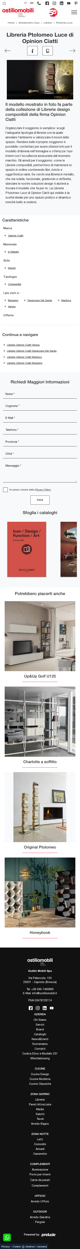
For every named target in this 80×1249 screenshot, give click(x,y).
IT (25, 3)
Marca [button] (7, 228)
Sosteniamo (40, 1043)
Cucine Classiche (40, 1083)
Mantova (66, 300)
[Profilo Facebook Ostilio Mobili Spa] (47, 3)
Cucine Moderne (40, 1079)
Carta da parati (40, 1180)
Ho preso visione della (30, 489)
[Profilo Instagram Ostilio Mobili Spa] (54, 3)
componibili (14, 284)
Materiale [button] (10, 244)
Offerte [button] (8, 315)
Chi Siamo (40, 1019)
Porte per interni (40, 1174)
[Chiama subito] (39, 3)
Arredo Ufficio (40, 1201)
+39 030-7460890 (42, 989)
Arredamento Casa (29, 22)
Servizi (40, 1024)
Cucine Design (40, 1074)
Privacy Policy (43, 489)
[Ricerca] (4, 3)
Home (11, 22)
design (12, 268)
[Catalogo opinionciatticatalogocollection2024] (26, 549)
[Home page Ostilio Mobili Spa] (17, 12)
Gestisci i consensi (36, 1246)
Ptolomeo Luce (64, 22)
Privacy (5, 1246)
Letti (40, 1139)
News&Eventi (40, 1039)
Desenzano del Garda (40, 300)
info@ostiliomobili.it (44, 993)
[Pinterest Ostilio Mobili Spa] (76, 3)
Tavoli (40, 1118)
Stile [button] (6, 260)
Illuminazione (40, 1169)
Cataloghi (40, 1034)
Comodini (40, 1144)
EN (31, 3)
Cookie (17, 1246)
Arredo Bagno (40, 1123)
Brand (40, 1029)
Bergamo (13, 300)
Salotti (40, 1114)
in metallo (13, 251)
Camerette (40, 1153)
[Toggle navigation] (74, 12)
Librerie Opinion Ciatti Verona (23, 344)
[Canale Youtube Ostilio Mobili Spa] (68, 3)
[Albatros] (7, 51)
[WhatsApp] (7, 1237)
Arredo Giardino (40, 1217)
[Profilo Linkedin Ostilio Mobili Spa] (61, 3)
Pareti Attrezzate (40, 1104)
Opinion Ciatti (15, 235)
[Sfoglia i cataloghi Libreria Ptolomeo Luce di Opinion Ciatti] (47, 50)
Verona (12, 306)
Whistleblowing (40, 1058)
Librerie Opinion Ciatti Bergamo (24, 363)
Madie (40, 1109)
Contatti (40, 1048)
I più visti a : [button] (11, 293)
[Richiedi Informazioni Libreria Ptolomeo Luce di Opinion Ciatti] (32, 50)
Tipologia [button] (10, 277)
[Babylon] (72, 51)
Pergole (40, 1222)
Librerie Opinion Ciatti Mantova (24, 357)
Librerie (48, 22)
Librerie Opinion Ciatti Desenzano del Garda (32, 350)
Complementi (40, 1185)
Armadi (40, 1149)
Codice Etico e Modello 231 (40, 1053)
